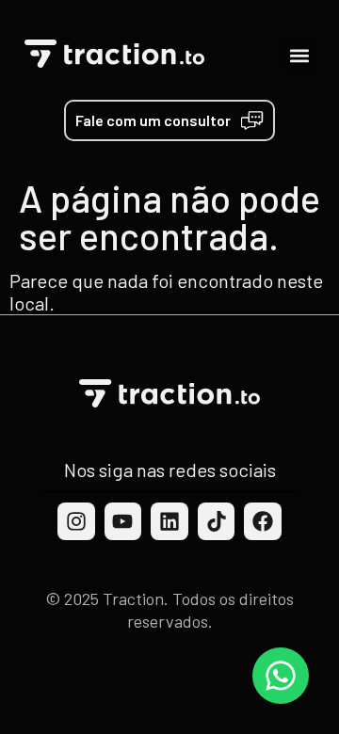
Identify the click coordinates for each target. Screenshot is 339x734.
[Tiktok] (216, 521)
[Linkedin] (169, 521)
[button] (299, 55)
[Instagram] (76, 521)
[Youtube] (123, 521)
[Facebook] (263, 521)
